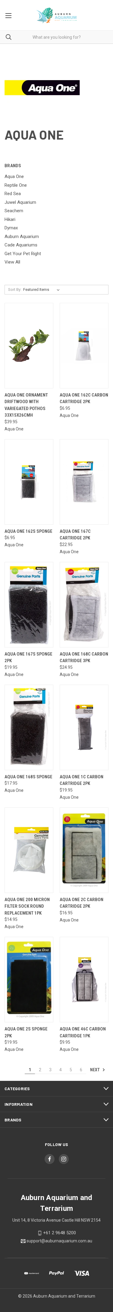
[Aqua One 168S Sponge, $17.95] (29, 727)
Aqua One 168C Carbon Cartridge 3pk (84, 657)
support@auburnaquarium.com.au (59, 1240)
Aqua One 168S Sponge (28, 777)
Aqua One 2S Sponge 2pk (26, 1032)
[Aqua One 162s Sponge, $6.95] (29, 481)
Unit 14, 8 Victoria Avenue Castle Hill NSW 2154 (56, 1220)
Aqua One (14, 176)
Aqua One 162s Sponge (28, 531)
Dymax (11, 228)
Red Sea (13, 193)
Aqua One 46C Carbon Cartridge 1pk (83, 1032)
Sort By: (14, 289)
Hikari (10, 219)
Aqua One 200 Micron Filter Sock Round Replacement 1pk (27, 906)
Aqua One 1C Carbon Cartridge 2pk (81, 780)
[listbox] (42, 289)
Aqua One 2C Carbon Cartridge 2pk (81, 903)
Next (95, 1069)
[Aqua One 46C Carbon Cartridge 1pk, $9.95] (84, 979)
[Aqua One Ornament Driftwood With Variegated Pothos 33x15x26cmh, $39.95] (29, 345)
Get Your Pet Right (23, 253)
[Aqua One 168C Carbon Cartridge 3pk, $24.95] (84, 604)
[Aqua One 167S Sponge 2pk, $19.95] (29, 604)
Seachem (14, 210)
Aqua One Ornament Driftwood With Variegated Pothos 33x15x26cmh (26, 405)
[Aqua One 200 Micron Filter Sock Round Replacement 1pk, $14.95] (29, 850)
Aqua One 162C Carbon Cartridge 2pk (84, 398)
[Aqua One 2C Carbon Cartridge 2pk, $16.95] (84, 850)
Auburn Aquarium (22, 236)
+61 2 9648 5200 (59, 1232)
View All (12, 262)
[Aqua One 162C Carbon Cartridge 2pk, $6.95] (84, 345)
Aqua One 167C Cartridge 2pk (75, 535)
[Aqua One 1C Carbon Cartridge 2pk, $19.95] (84, 727)
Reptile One (16, 185)
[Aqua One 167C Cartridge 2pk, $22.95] (84, 481)
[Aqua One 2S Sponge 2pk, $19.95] (29, 979)
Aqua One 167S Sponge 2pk (28, 657)
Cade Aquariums (21, 245)
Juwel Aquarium (20, 202)
